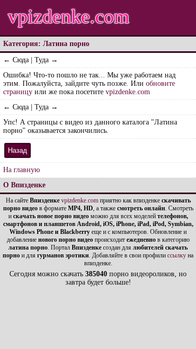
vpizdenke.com (69, 16)
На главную (21, 170)
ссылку (176, 255)
